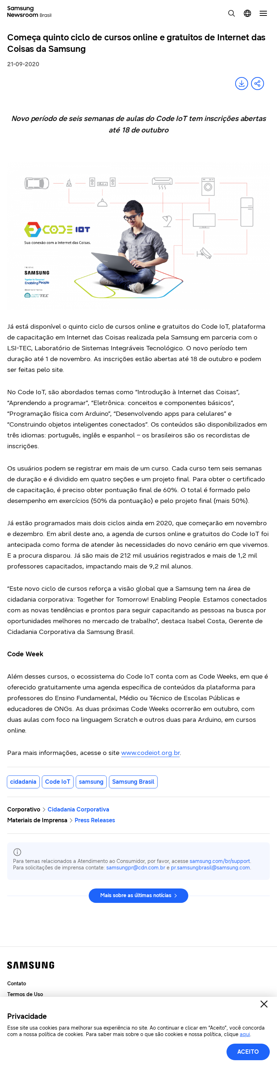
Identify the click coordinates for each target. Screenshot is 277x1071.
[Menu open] (263, 13)
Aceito (248, 1051)
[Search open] (231, 13)
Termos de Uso (25, 994)
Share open (257, 83)
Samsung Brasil (133, 781)
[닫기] (264, 1004)
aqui (245, 1034)
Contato (16, 984)
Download (241, 83)
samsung (91, 781)
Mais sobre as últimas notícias (135, 895)
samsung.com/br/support (220, 861)
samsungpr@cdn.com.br (135, 868)
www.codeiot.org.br (150, 753)
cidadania (23, 781)
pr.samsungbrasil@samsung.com (210, 868)
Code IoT (57, 781)
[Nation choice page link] (247, 13)
